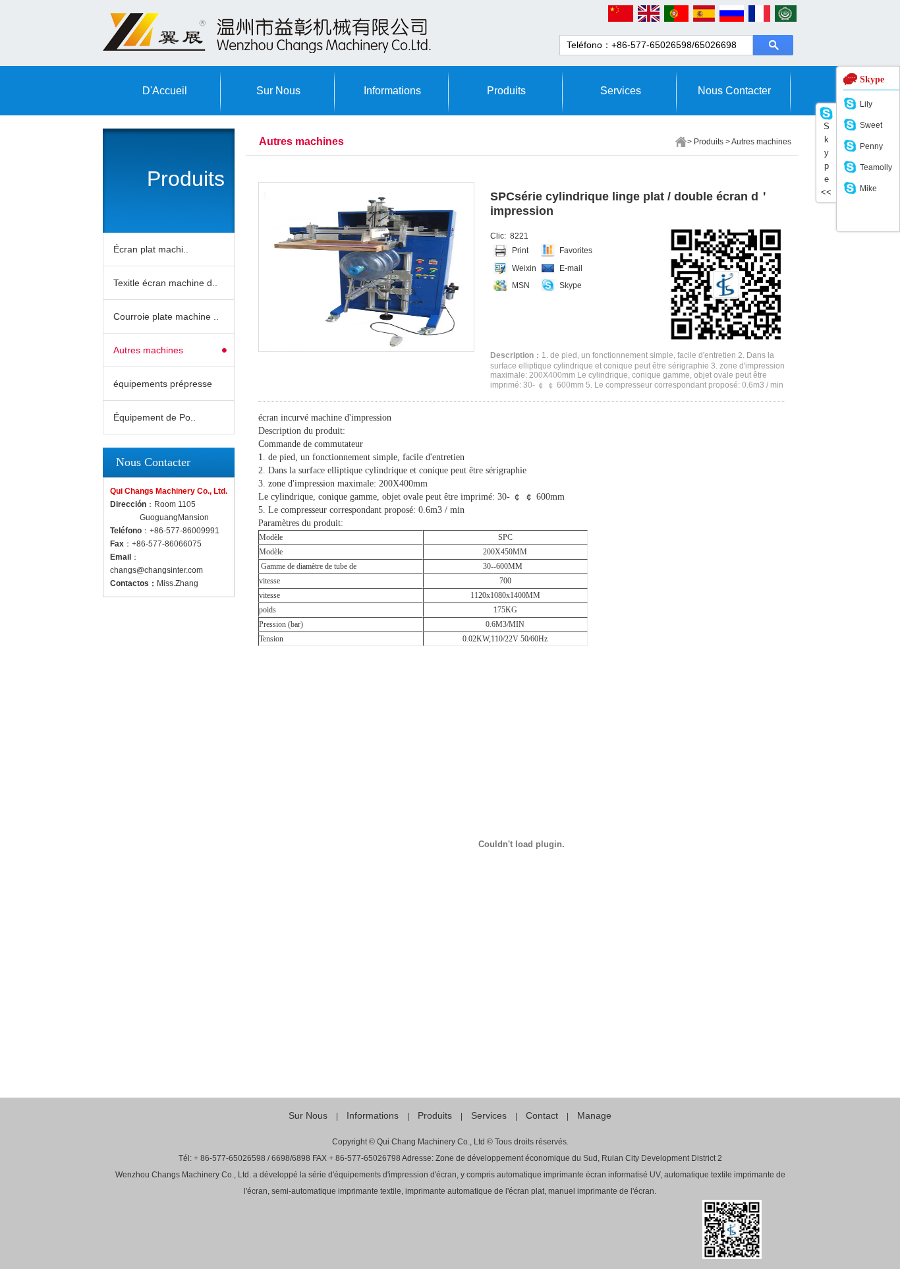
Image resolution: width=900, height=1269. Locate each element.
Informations (392, 90)
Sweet (871, 125)
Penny (871, 146)
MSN (521, 285)
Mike (868, 188)
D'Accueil (164, 90)
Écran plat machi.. (150, 249)
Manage (594, 1115)
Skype (570, 285)
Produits (506, 90)
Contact (542, 1115)
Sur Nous (278, 90)
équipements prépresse (162, 383)
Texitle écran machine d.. (165, 283)
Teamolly (876, 167)
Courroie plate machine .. (166, 316)
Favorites (575, 250)
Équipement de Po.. (154, 417)
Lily (866, 104)
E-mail (570, 268)
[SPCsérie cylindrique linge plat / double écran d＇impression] (363, 267)
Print (520, 250)
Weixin (524, 268)
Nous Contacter (734, 90)
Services (620, 90)
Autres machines (148, 350)
